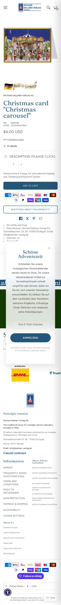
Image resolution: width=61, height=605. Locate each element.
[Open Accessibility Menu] (8, 592)
